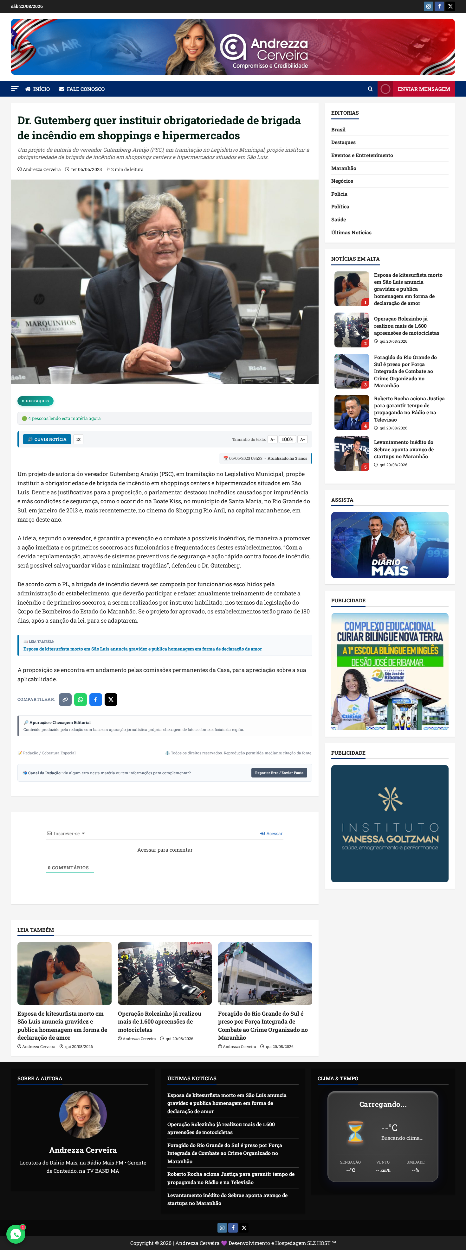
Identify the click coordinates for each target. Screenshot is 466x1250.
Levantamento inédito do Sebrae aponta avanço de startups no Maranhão (351, 453)
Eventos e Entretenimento (362, 155)
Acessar (274, 833)
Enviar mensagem (424, 89)
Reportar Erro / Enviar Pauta (279, 772)
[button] (15, 88)
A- (272, 439)
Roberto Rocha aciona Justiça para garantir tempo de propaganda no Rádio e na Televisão (351, 412)
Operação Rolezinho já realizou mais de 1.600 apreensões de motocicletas (159, 1021)
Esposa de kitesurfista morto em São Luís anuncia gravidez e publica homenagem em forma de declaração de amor (142, 649)
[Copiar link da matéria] (65, 699)
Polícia (339, 193)
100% (287, 439)
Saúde (338, 219)
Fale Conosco (86, 89)
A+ (302, 439)
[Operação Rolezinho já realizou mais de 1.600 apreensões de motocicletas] (165, 973)
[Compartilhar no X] (111, 699)
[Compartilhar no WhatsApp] (80, 699)
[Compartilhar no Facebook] (95, 699)
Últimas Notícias (351, 232)
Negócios (342, 180)
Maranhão (343, 168)
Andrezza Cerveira (42, 169)
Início (41, 89)
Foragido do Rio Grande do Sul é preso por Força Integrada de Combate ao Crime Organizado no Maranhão (263, 1025)
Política (340, 206)
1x (78, 439)
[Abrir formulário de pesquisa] (370, 89)
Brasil (338, 129)
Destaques (37, 400)
